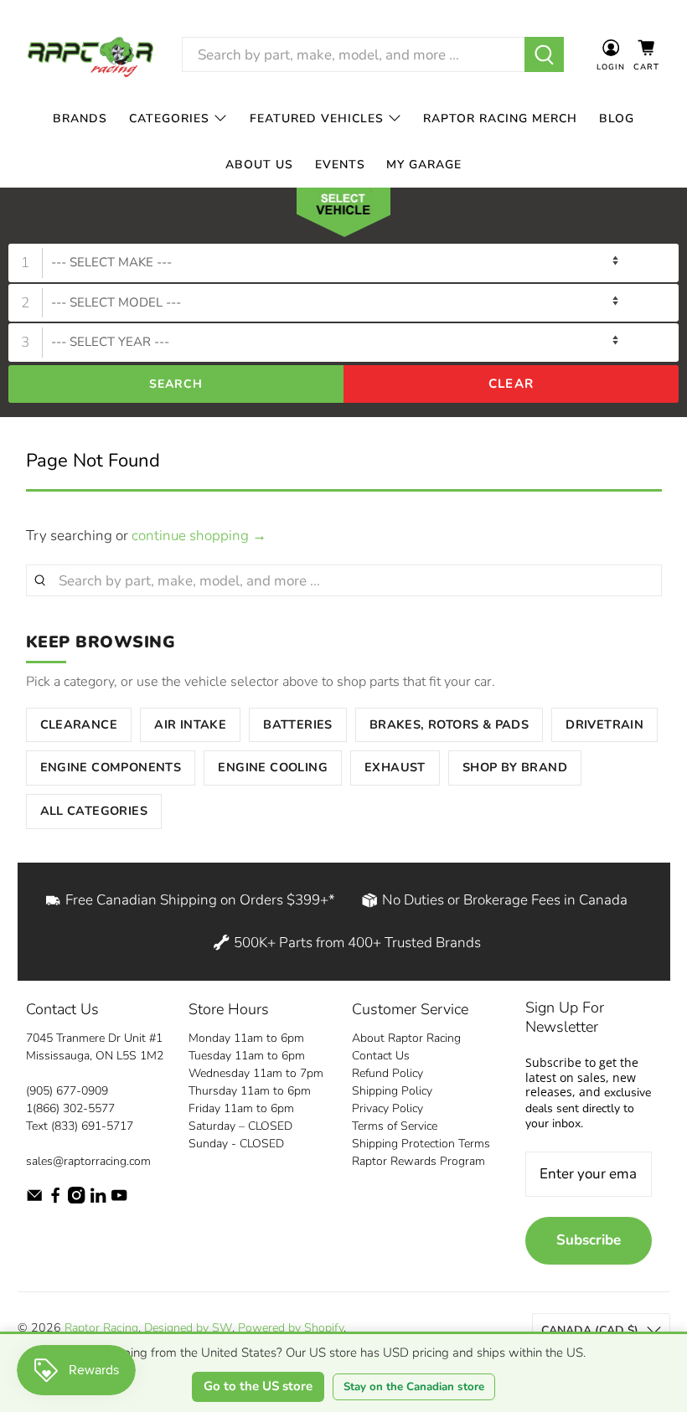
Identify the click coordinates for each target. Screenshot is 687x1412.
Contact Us (381, 1056)
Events (340, 165)
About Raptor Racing (406, 1038)
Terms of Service (394, 1126)
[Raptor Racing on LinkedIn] (98, 1200)
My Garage (424, 165)
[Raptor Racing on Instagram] (76, 1200)
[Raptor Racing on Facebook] (55, 1200)
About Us (259, 165)
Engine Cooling (273, 767)
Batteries (298, 724)
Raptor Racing (101, 1328)
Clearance (79, 724)
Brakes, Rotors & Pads (449, 724)
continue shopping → (199, 535)
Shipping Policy (392, 1091)
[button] (343, 216)
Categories (169, 118)
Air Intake (190, 724)
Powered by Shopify (291, 1328)
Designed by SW (188, 1328)
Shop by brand (514, 767)
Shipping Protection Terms (421, 1144)
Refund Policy (387, 1073)
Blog (616, 118)
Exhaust (395, 767)
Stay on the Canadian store (414, 1386)
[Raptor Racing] (90, 54)
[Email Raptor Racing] (34, 1200)
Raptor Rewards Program (418, 1161)
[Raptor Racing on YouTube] (119, 1200)
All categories (94, 810)
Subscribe (588, 1240)
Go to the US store (258, 1386)
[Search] (544, 54)
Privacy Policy (387, 1108)
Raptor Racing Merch (500, 118)
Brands (80, 118)
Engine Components (111, 767)
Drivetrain (604, 724)
